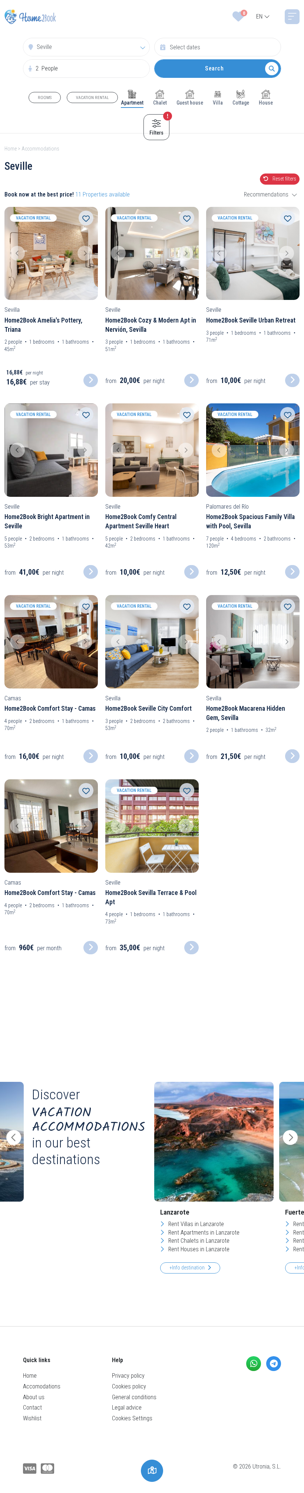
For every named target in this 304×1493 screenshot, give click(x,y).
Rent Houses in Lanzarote (198, 1249)
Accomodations (41, 1386)
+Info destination (187, 1268)
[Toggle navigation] (292, 16)
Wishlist (32, 1418)
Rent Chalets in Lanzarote (198, 1240)
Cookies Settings (132, 1418)
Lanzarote (174, 1212)
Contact (32, 1407)
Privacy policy (128, 1375)
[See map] (152, 1471)
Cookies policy (129, 1386)
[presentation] (13, 1137)
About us (33, 1397)
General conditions (134, 1397)
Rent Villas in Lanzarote (195, 1224)
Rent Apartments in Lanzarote (203, 1232)
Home (10, 149)
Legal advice (127, 1407)
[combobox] (263, 16)
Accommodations (40, 149)
